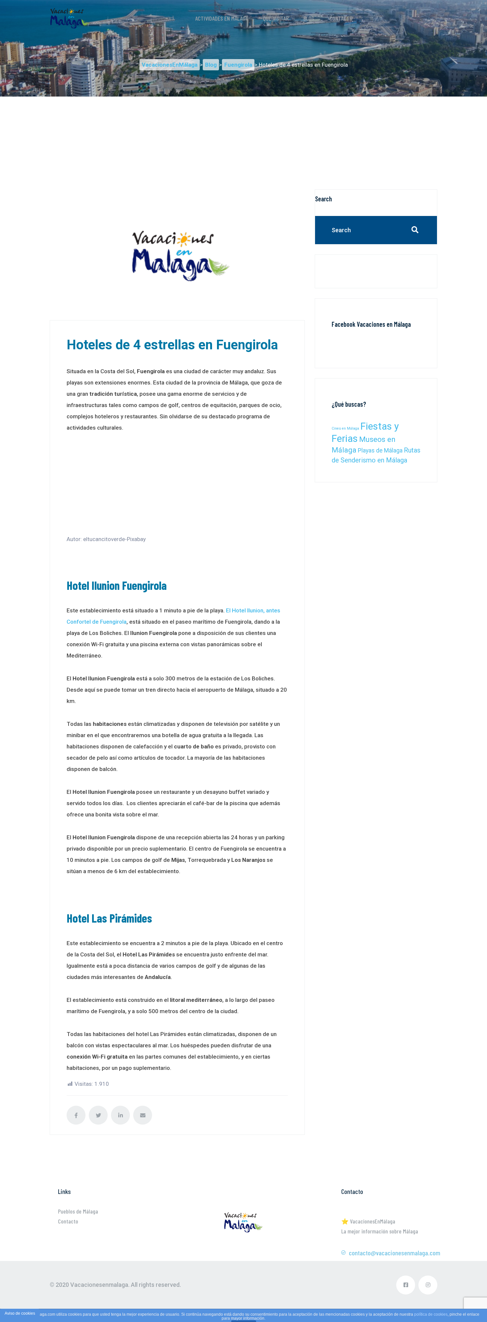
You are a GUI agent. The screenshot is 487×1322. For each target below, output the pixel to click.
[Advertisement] (243, 143)
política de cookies (431, 1314)
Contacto (340, 18)
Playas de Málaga (380, 450)
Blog (308, 18)
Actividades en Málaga (221, 18)
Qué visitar (276, 18)
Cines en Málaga (345, 428)
